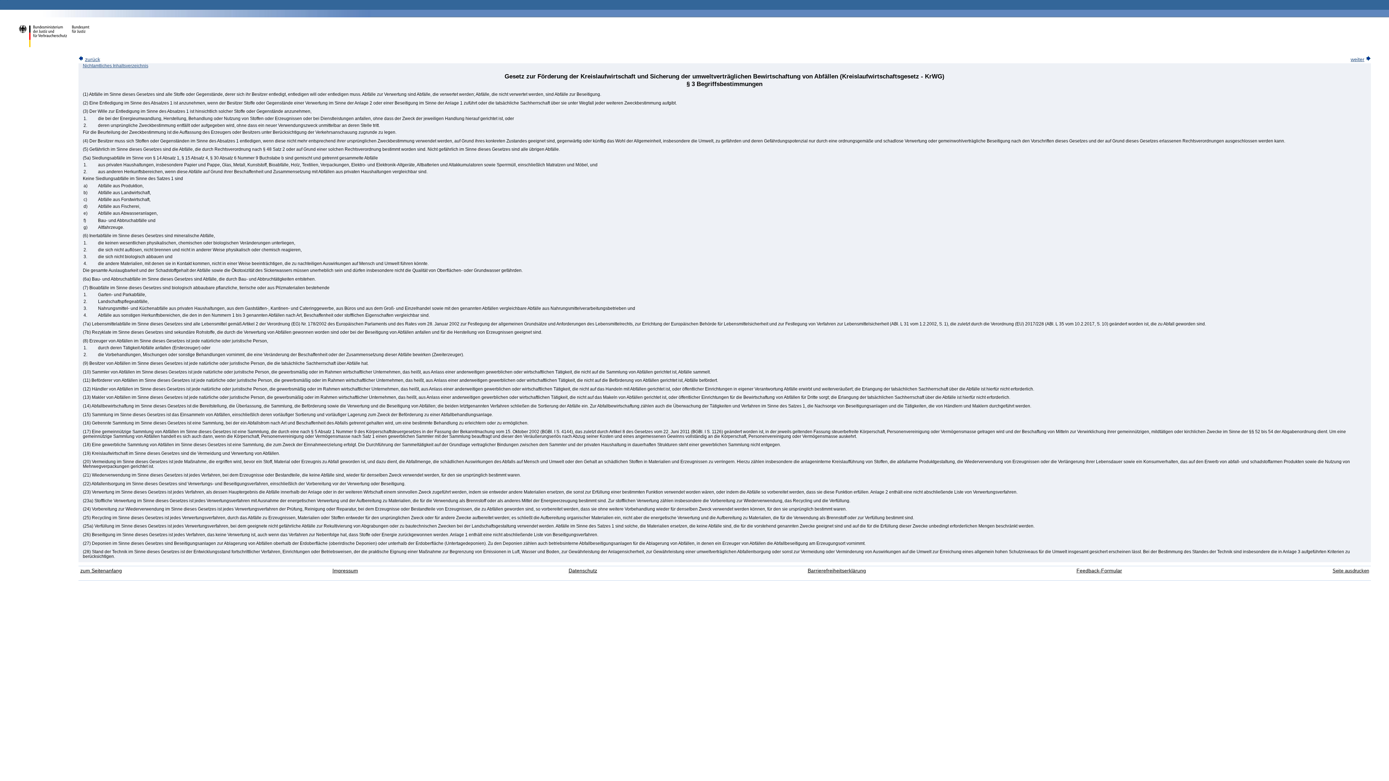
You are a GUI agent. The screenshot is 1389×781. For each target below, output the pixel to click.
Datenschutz (583, 570)
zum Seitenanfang (101, 570)
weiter (1357, 59)
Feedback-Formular (1099, 570)
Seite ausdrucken (1351, 570)
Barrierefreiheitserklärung (837, 570)
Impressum (345, 570)
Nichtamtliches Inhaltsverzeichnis (115, 65)
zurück (92, 59)
